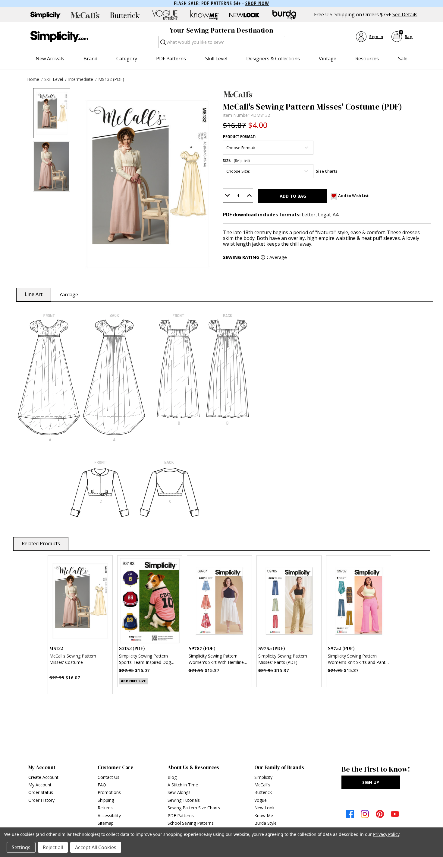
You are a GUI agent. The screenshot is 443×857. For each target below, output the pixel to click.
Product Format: (239, 136)
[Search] (162, 44)
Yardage (68, 294)
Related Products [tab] (41, 543)
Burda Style (265, 823)
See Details (404, 15)
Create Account (43, 777)
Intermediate (80, 79)
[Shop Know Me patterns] (205, 15)
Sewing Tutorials (184, 800)
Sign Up (370, 782)
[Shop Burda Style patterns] (284, 15)
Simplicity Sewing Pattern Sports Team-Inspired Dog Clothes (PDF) (145, 660)
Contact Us (108, 777)
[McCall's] (327, 94)
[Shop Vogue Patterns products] (165, 15)
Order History (41, 800)
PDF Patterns (171, 58)
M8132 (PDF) (111, 79)
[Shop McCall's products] (85, 15)
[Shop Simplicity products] (45, 15)
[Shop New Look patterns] (244, 15)
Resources (367, 58)
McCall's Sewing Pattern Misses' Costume (72, 659)
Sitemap (106, 823)
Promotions (109, 792)
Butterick (263, 792)
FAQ (102, 785)
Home (33, 79)
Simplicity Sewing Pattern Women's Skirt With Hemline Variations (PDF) (216, 660)
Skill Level (216, 58)
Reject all (53, 847)
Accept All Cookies (95, 847)
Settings (21, 847)
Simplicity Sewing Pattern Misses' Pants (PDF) (282, 659)
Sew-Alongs (179, 792)
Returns (105, 808)
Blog (172, 777)
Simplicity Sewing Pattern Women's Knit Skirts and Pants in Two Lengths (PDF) (358, 660)
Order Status (40, 792)
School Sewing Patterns (191, 823)
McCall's (262, 785)
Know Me (263, 815)
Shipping (106, 800)
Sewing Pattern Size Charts (194, 808)
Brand (90, 58)
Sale (402, 58)
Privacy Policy (386, 834)
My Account (40, 785)
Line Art (33, 294)
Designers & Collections (273, 58)
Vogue (260, 800)
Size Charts (326, 171)
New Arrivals (50, 58)
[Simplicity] (59, 36)
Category (126, 58)
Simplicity (263, 777)
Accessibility (109, 815)
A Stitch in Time (183, 785)
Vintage (327, 58)
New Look (264, 808)
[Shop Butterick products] (125, 15)
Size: (236, 160)
